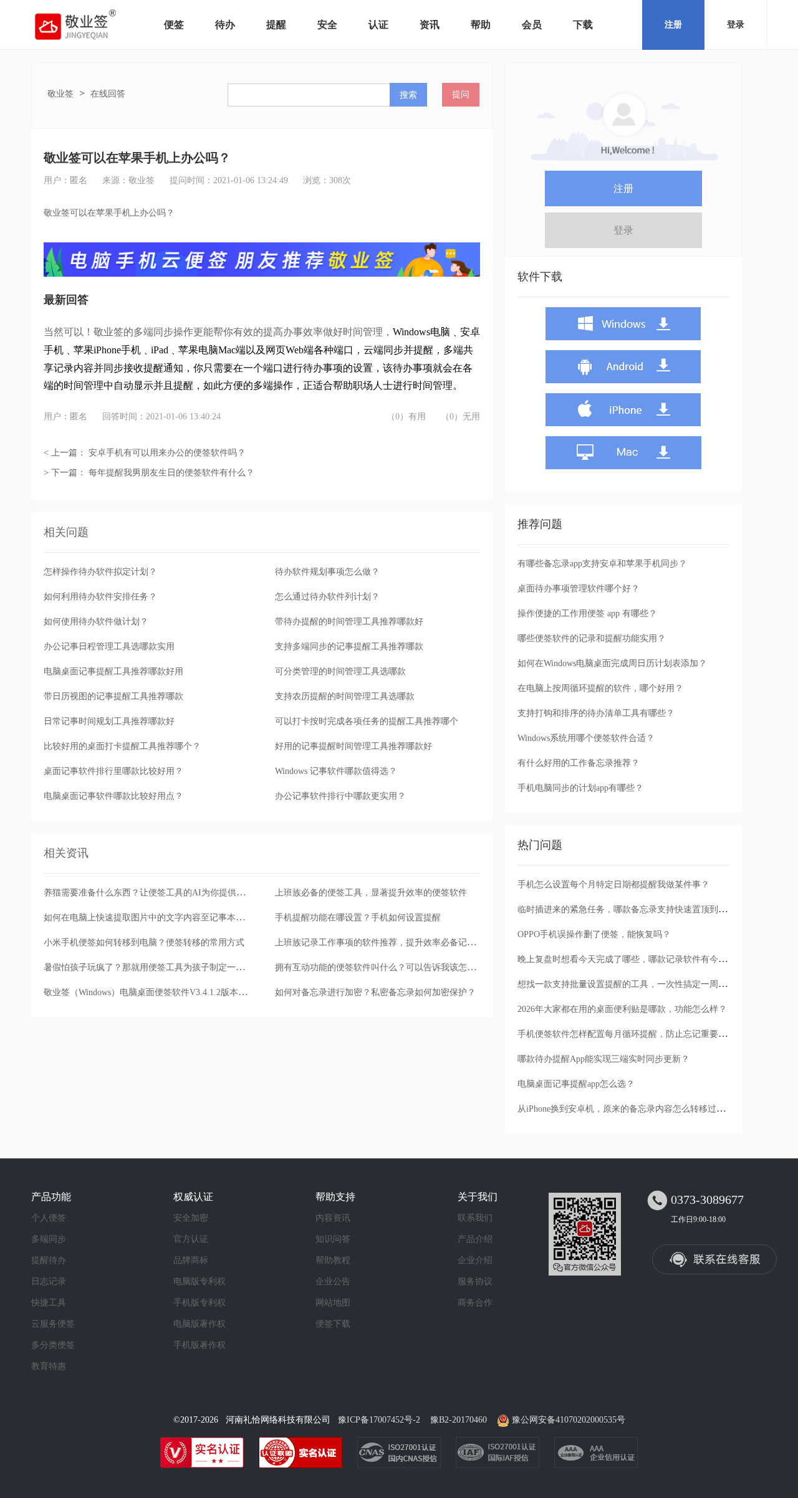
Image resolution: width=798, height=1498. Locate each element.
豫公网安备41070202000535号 (568, 1419)
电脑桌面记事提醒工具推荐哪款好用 (113, 671)
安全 (327, 24)
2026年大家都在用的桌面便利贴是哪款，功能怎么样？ (622, 1009)
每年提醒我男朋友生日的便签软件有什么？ (171, 472)
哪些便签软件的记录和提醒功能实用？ (591, 638)
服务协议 (475, 1281)
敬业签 (60, 93)
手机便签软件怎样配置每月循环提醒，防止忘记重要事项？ (630, 1034)
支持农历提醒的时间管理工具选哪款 (345, 696)
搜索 (408, 95)
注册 (673, 24)
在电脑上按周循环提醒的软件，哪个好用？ (600, 688)
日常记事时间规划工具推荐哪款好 (109, 721)
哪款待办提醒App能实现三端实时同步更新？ (603, 1059)
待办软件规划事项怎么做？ (327, 571)
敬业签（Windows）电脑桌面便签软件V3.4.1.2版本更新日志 (158, 992)
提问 (460, 94)
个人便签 (48, 1218)
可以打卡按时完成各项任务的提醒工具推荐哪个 (366, 721)
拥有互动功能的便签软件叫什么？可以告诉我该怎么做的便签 (393, 967)
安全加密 (190, 1218)
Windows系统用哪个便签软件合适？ (586, 738)
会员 (532, 24)
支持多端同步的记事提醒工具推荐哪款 (349, 646)
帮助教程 (332, 1260)
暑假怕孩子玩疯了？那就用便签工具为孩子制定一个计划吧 (157, 967)
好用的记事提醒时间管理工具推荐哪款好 (353, 746)
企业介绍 (475, 1260)
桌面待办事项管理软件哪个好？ (578, 588)
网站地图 (332, 1302)
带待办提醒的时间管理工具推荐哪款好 (349, 621)
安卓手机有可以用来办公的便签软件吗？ (167, 452)
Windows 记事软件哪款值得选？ (336, 771)
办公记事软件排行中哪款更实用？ (340, 796)
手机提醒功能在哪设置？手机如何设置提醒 (358, 917)
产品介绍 (475, 1239)
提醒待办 (48, 1260)
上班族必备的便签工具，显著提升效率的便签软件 (371, 892)
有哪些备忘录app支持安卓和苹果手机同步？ (602, 563)
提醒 (276, 24)
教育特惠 (48, 1366)
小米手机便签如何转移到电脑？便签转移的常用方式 (144, 942)
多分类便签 (53, 1345)
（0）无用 (460, 416)
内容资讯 (332, 1218)
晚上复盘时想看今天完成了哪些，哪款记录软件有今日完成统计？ (644, 959)
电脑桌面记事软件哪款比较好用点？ (113, 796)
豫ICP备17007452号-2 (379, 1419)
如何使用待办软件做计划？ (96, 621)
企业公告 (332, 1281)
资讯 (430, 24)
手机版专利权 (199, 1302)
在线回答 (107, 93)
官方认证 (190, 1239)
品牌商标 (190, 1260)
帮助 (481, 24)
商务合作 (475, 1302)
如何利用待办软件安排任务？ (100, 596)
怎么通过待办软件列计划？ (327, 596)
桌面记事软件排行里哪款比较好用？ (113, 771)
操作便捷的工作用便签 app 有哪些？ (587, 613)
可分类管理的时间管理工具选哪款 (340, 671)
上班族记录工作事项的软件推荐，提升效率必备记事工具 (384, 942)
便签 (174, 24)
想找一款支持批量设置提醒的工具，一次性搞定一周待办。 (630, 984)
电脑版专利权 (199, 1281)
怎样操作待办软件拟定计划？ (100, 571)
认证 (378, 24)
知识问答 (332, 1239)
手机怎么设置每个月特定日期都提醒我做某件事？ (613, 884)
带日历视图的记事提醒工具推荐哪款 (113, 696)
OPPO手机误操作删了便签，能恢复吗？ (594, 934)
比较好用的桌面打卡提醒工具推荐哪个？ (122, 746)
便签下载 (332, 1324)
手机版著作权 (199, 1345)
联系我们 (475, 1218)
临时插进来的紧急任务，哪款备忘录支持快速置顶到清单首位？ (639, 909)
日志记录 (48, 1281)
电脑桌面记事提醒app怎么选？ (576, 1084)
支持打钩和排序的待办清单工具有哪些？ (596, 713)
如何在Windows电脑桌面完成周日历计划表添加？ (612, 663)
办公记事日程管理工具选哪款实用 (109, 646)
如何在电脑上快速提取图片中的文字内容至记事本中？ (148, 917)
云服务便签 (53, 1324)
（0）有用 (406, 416)
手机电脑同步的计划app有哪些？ (580, 788)
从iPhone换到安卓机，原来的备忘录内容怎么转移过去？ (625, 1109)
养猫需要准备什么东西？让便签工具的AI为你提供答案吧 (153, 892)
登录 (735, 24)
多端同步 (48, 1239)
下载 (583, 24)
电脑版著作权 (199, 1324)
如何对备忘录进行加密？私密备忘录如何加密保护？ (375, 992)
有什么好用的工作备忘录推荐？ (578, 763)
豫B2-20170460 (458, 1419)
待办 (225, 24)
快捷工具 (48, 1302)
